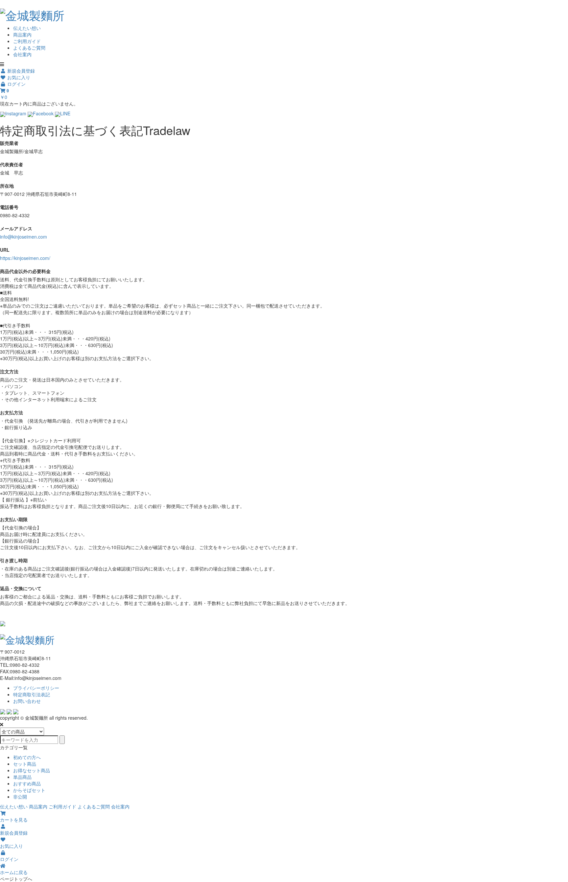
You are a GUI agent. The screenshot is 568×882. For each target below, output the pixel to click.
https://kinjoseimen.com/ (25, 258)
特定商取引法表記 (31, 694)
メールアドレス (16, 228)
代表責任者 (11, 164)
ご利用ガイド (27, 41)
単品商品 (22, 777)
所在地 (7, 185)
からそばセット (29, 790)
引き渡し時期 (14, 560)
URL (5, 249)
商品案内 (22, 34)
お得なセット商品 (31, 770)
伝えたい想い (27, 28)
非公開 (20, 796)
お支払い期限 (14, 519)
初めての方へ (27, 757)
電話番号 (9, 207)
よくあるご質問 (29, 47)
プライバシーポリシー (36, 688)
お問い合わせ (27, 701)
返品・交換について (20, 588)
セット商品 (24, 763)
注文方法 (9, 371)
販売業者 (9, 143)
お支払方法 (11, 412)
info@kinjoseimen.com (23, 236)
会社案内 (22, 54)
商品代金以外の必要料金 (25, 271)
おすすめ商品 (27, 783)
